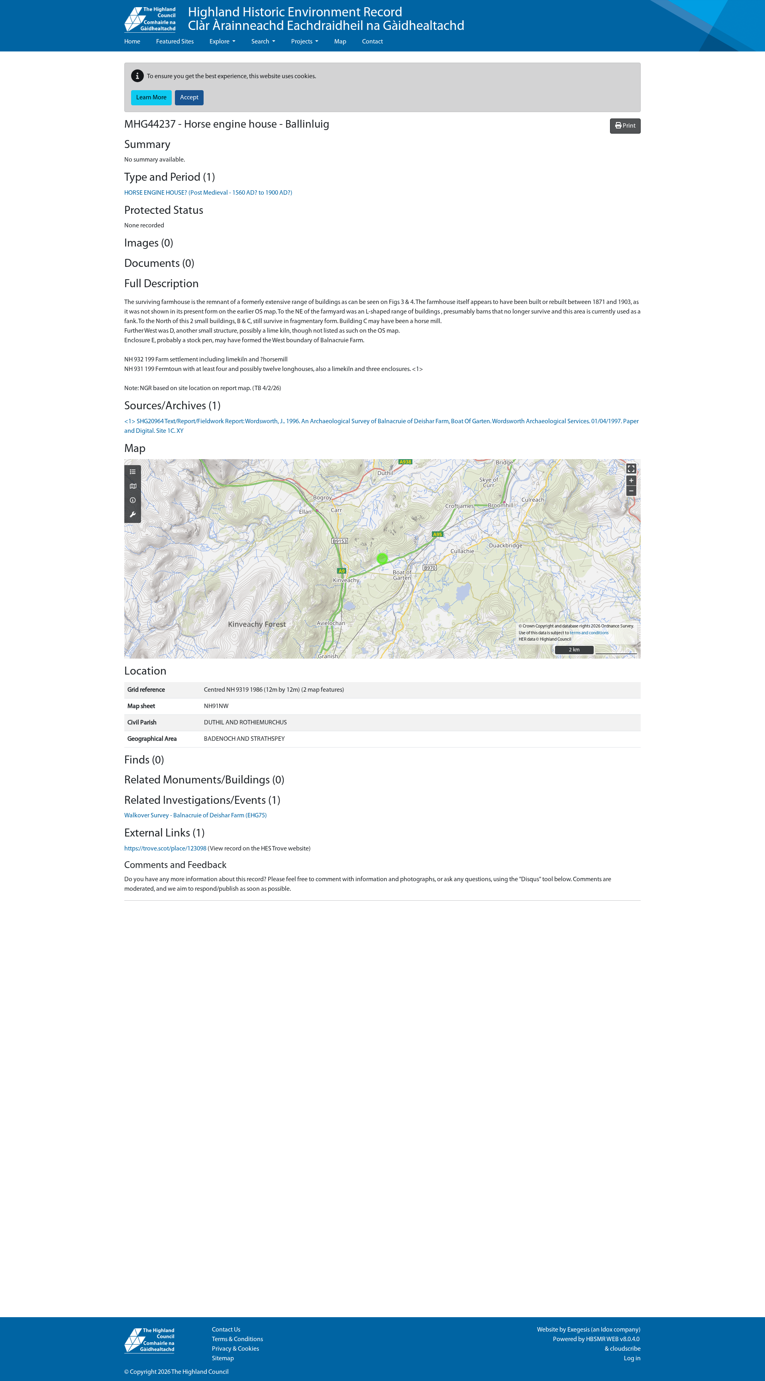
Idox (606, 1330)
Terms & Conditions (237, 1339)
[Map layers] (133, 473)
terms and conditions (589, 633)
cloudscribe (625, 1349)
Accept (189, 98)
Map (340, 42)
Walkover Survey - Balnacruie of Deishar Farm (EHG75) (195, 816)
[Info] (133, 501)
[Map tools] (133, 515)
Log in (632, 1358)
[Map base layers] (133, 487)
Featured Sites (175, 42)
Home (132, 42)
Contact (372, 42)
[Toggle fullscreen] (631, 468)
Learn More (151, 98)
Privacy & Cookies (235, 1349)
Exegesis (578, 1330)
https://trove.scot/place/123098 (165, 849)
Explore (220, 42)
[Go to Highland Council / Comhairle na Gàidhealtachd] (149, 16)
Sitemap (223, 1358)
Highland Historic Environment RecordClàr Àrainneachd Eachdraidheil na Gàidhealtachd (326, 19)
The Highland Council (200, 1372)
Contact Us (226, 1330)
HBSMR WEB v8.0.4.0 (613, 1339)
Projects (302, 42)
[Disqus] (382, 1007)
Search (261, 42)
